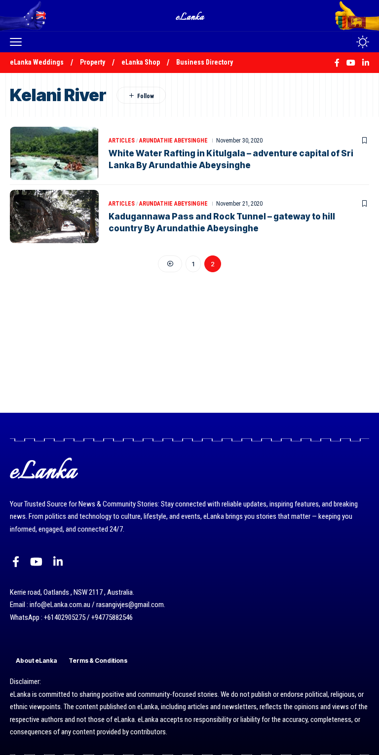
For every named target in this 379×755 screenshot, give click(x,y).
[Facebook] (16, 562)
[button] (18, 42)
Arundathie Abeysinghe (173, 140)
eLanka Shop (140, 62)
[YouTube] (36, 562)
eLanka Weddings (37, 62)
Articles (122, 140)
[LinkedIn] (58, 562)
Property (92, 62)
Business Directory (204, 62)
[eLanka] (190, 15)
